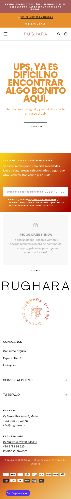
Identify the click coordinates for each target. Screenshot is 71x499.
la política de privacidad (42, 199)
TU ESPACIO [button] (11, 395)
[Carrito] (66, 34)
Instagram (10, 365)
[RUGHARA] (35, 312)
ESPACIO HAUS (37, 23)
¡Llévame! (35, 126)
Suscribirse (54, 191)
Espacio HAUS (12, 358)
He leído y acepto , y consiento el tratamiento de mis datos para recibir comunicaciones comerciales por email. (36, 202)
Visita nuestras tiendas (37, 17)
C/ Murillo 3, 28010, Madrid (20, 442)
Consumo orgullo (14, 351)
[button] (5, 34)
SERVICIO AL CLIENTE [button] (18, 380)
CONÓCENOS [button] (12, 342)
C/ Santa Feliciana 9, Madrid (21, 416)
